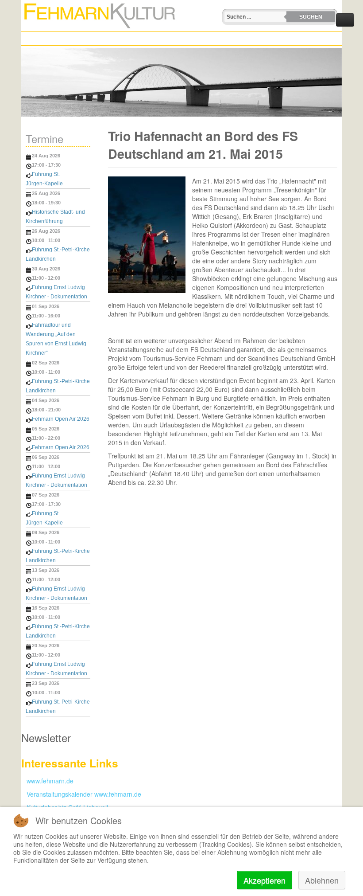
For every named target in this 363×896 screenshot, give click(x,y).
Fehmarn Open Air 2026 (60, 419)
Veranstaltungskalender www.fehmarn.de (81, 794)
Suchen (310, 17)
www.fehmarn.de (47, 780)
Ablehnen (322, 880)
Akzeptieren (264, 880)
